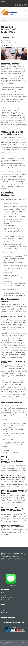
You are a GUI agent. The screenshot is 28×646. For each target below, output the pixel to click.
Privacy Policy (6, 595)
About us (5, 592)
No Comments (8, 45)
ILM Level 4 (6, 450)
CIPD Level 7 (5, 612)
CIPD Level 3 (5, 608)
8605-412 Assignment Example (10, 453)
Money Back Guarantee (8, 599)
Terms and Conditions (8, 597)
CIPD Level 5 (5, 610)
